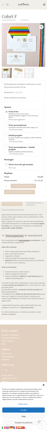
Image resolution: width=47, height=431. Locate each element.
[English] (7, 427)
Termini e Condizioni (9, 314)
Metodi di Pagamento (10, 338)
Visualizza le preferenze (23, 423)
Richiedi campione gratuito (20, 192)
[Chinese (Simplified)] (23, 427)
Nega (24, 416)
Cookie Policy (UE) (9, 378)
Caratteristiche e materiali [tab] (34, 204)
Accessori (5, 359)
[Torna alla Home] (23, 4)
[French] (15, 427)
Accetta (23, 410)
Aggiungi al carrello (23, 186)
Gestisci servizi (23, 404)
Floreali (25, 19)
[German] (11, 427)
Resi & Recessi (8, 341)
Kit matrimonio (8, 356)
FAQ (3, 344)
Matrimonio (7, 353)
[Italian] (4, 427)
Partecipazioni (9, 19)
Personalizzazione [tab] (12, 204)
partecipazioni (24, 240)
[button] (43, 385)
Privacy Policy (7, 375)
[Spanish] (19, 427)
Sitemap (5, 381)
